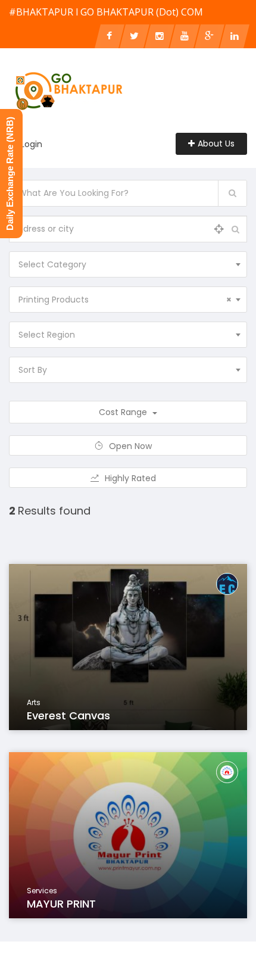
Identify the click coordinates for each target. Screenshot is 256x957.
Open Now (131, 446)
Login (31, 144)
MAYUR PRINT (61, 903)
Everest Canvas (68, 715)
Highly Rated (131, 478)
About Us (216, 143)
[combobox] (128, 264)
